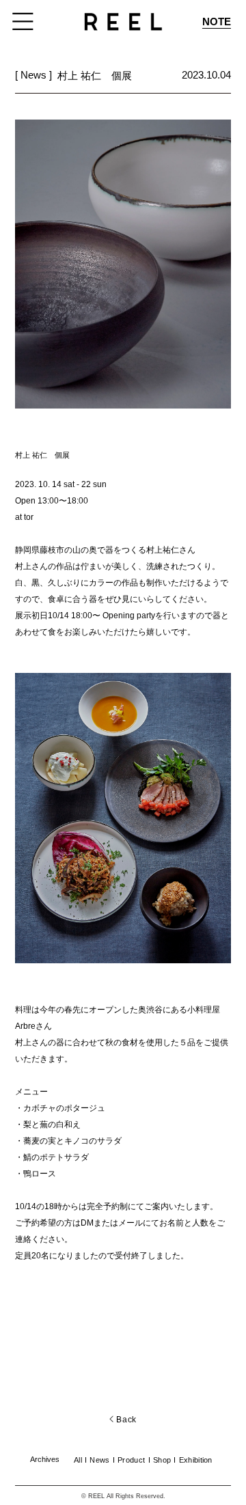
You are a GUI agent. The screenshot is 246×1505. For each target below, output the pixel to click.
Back (125, 1419)
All (78, 1460)
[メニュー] (23, 21)
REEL (96, 1496)
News (99, 1460)
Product (131, 1460)
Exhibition (196, 1460)
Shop (162, 1460)
